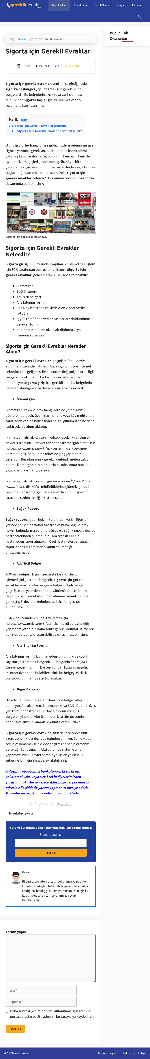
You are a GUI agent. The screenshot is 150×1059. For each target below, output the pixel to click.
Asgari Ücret (81, 5)
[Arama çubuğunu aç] (139, 16)
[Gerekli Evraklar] (23, 5)
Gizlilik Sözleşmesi (108, 1053)
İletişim (142, 1053)
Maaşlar (120, 5)
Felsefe (136, 5)
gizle (24, 119)
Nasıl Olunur (102, 5)
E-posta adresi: (50, 834)
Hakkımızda (128, 1053)
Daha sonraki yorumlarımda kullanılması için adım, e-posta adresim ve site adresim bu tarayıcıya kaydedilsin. (52, 1014)
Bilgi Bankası (59, 5)
